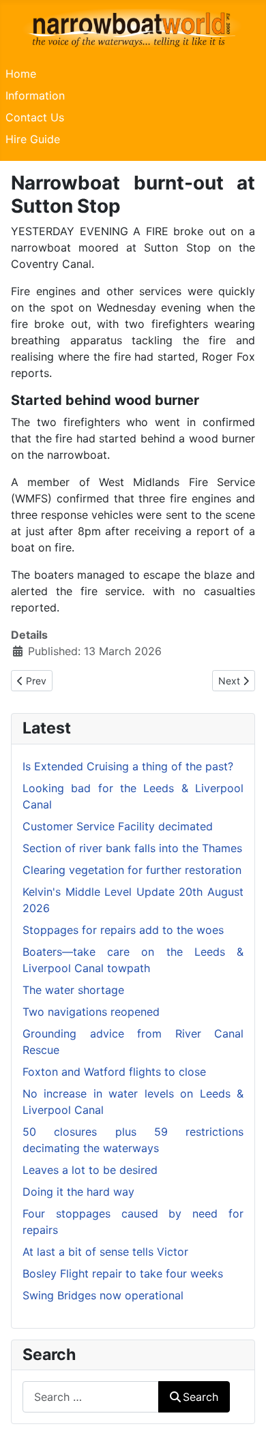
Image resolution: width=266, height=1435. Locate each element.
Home (20, 73)
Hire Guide (32, 139)
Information (35, 95)
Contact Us (34, 117)
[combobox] (91, 1396)
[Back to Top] (242, 1409)
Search (200, 1397)
